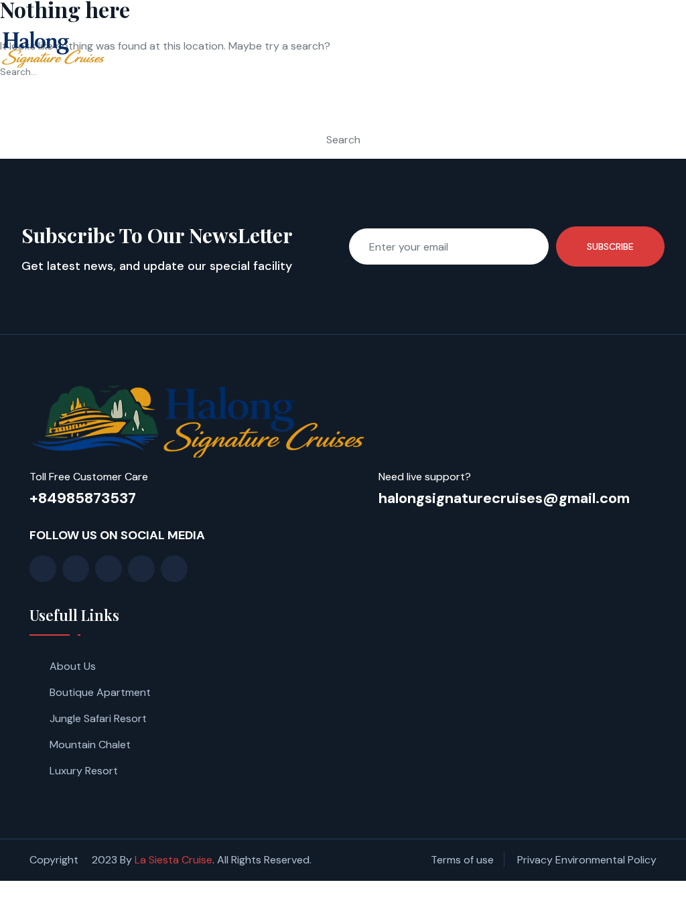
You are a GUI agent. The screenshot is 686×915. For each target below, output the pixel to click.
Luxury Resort (84, 771)
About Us (73, 666)
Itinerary (426, 33)
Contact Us (624, 33)
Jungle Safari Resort (98, 718)
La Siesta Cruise (173, 860)
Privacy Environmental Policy (587, 860)
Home (294, 33)
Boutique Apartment (100, 692)
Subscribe (610, 246)
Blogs (554, 33)
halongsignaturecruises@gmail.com (504, 498)
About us (355, 33)
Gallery (495, 33)
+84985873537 (82, 498)
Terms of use (462, 860)
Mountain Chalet (90, 744)
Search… (18, 72)
